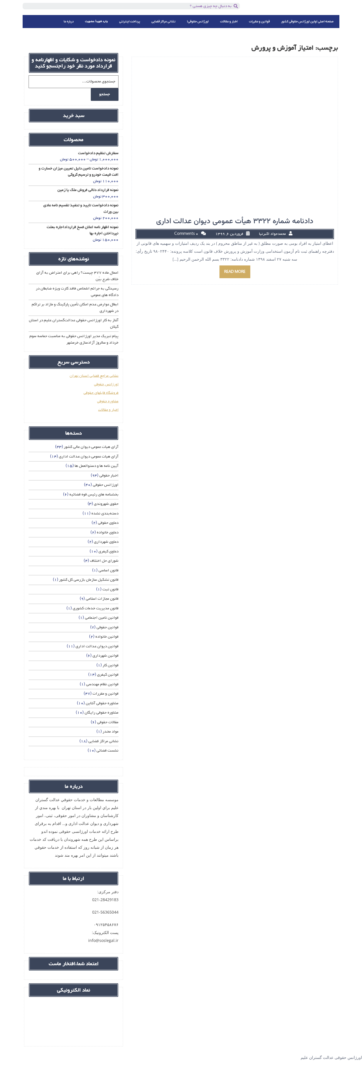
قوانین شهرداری (105, 655)
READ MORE (234, 272)
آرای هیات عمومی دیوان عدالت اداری (88, 456)
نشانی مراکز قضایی (163, 22)
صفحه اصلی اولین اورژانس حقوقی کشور (307, 22)
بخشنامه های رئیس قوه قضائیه (93, 494)
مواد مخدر (110, 731)
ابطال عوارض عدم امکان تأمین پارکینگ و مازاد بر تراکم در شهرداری (75, 307)
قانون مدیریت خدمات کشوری (95, 608)
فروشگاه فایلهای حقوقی (100, 393)
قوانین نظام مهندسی (102, 684)
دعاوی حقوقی (108, 523)
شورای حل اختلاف (104, 561)
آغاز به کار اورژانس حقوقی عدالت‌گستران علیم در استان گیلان (73, 323)
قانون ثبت (110, 589)
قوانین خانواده (106, 636)
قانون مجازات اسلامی (102, 598)
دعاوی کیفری (108, 551)
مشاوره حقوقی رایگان (101, 712)
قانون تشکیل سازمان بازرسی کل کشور (88, 579)
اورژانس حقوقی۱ (198, 22)
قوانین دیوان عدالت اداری (97, 646)
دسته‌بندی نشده (104, 513)
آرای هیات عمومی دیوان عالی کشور (91, 447)
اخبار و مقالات (229, 22)
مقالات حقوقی (107, 722)
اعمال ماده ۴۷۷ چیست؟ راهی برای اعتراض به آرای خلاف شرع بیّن (77, 275)
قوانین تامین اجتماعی (101, 617)
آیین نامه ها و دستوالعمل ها (96, 466)
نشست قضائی (107, 750)
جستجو (104, 94)
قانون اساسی (108, 570)
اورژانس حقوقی (106, 384)
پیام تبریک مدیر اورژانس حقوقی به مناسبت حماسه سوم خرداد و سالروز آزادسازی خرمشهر (73, 339)
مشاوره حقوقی (107, 401)
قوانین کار (110, 665)
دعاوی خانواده (107, 532)
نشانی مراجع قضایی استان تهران (94, 376)
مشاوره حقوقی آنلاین (102, 703)
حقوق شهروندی (106, 504)
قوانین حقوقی (107, 627)
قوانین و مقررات (259, 22)
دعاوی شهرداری (106, 542)
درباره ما (69, 22)
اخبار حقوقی (108, 475)
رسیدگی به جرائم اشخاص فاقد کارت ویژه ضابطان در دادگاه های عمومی (77, 291)
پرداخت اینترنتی (129, 22)
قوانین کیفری (107, 674)
